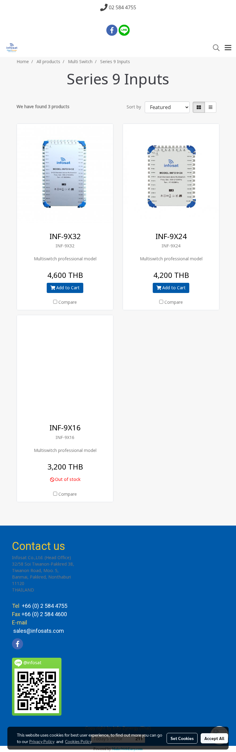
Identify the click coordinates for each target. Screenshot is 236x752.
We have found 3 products (43, 107)
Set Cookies (182, 738)
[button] (214, 47)
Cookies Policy (78, 741)
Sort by (136, 107)
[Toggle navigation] (228, 48)
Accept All (214, 738)
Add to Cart (67, 288)
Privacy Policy (41, 741)
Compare (67, 302)
